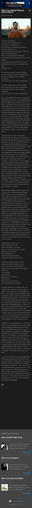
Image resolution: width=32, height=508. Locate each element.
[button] (29, 10)
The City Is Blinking (15, 3)
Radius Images (20, 504)
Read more (27, 452)
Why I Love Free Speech (10, 458)
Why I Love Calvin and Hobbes (12, 478)
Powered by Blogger (17, 501)
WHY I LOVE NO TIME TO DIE (11, 437)
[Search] (29, 3)
